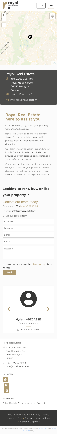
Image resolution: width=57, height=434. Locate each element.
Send (9, 272)
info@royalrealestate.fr (23, 99)
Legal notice (42, 414)
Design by (30, 422)
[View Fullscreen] (4, 25)
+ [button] (4, 15)
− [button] (4, 19)
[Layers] (52, 16)
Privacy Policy (43, 428)
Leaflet (54, 63)
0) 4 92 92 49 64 (29, 206)
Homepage (10, 7)
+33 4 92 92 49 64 (21, 94)
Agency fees (15, 418)
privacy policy (38, 264)
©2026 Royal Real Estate (21, 414)
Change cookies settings (37, 418)
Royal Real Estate (20, 74)
